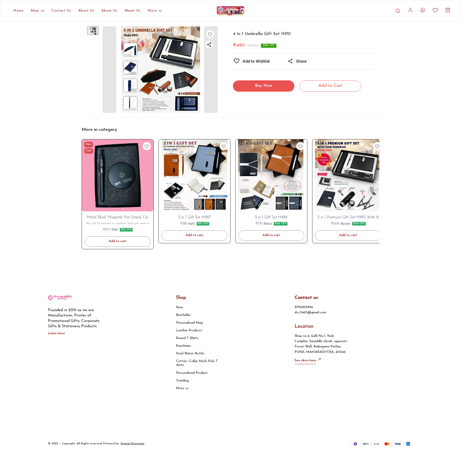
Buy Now (263, 86)
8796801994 (304, 307)
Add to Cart (330, 86)
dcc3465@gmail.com (310, 312)
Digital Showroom (132, 443)
